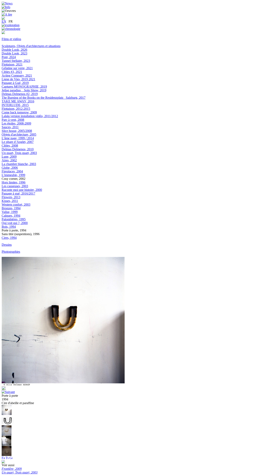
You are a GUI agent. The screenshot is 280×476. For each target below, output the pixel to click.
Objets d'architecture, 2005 (19, 134)
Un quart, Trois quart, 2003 (19, 153)
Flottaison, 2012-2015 (16, 108)
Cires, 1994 (9, 237)
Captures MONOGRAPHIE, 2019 (24, 86)
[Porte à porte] (8, 424)
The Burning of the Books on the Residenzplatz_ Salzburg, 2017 (43, 97)
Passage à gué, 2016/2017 (18, 193)
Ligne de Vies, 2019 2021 (18, 79)
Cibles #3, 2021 (12, 72)
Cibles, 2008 (10, 145)
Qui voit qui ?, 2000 (15, 223)
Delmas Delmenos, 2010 (18, 149)
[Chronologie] (11, 29)
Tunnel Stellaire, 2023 (16, 60)
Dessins (7, 244)
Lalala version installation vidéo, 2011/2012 (30, 116)
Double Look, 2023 (14, 53)
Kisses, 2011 (10, 201)
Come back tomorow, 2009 (19, 112)
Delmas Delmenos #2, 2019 (20, 94)
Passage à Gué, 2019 (15, 83)
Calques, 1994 (11, 215)
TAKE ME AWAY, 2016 (18, 101)
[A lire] (7, 14)
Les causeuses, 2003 (15, 186)
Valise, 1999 (10, 212)
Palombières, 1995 (14, 219)
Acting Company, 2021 (17, 75)
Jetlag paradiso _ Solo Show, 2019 (24, 90)
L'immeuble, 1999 (13, 175)
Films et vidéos (11, 39)
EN (4, 21)
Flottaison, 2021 (12, 64)
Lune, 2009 (9, 156)
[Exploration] (10, 25)
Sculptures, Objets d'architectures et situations (31, 46)
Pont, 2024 (9, 57)
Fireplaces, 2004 (12, 171)
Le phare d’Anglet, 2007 (18, 142)
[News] (7, 3)
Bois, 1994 (9, 226)
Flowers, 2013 (11, 197)
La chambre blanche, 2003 (19, 164)
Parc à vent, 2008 (13, 119)
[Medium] (3, 33)
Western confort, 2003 (16, 204)
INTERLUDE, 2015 (15, 105)
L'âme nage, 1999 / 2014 (18, 138)
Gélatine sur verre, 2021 (17, 68)
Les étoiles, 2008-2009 (16, 123)
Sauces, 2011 (10, 127)
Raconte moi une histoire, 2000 (22, 190)
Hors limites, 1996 (13, 182)
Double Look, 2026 (14, 49)
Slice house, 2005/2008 (17, 131)
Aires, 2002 (9, 160)
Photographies (11, 251)
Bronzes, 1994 (11, 208)
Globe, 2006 (10, 167)
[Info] (6, 7)
